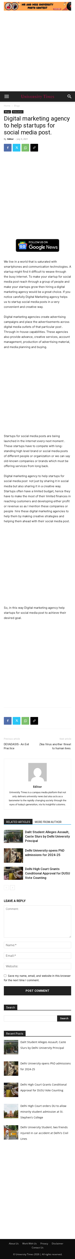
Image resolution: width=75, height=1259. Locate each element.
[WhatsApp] (25, 148)
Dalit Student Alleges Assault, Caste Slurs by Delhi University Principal (47, 836)
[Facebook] (8, 148)
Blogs (17, 105)
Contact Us (37, 1247)
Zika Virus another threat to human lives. (55, 746)
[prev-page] (6, 887)
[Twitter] (16, 148)
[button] (6, 96)
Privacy (44, 1243)
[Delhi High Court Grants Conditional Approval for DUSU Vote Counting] (13, 873)
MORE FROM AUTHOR (48, 822)
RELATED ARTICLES (18, 822)
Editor (10, 138)
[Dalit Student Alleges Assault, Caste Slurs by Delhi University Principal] (13, 836)
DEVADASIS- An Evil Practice (16, 746)
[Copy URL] (34, 148)
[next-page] (12, 887)
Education (17, 111)
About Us (14, 1243)
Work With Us (29, 1243)
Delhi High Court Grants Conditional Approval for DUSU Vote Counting (47, 873)
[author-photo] (37, 781)
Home (7, 105)
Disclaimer (57, 1243)
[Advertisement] (37, 51)
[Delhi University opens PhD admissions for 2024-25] (13, 855)
